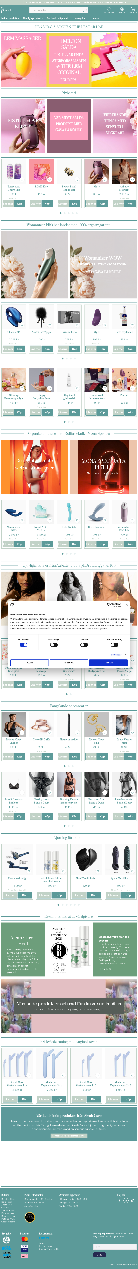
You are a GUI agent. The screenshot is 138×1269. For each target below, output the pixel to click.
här (102, 1009)
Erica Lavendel (96, 527)
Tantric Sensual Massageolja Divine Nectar (124, 671)
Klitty (97, 186)
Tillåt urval (69, 663)
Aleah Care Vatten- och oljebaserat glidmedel (51, 881)
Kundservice (120, 2)
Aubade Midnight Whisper (124, 190)
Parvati (124, 395)
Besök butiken (8, 1199)
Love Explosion (124, 332)
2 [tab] (64, 213)
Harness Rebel (69, 332)
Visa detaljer (116, 655)
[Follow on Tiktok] (132, 1200)
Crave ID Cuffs (41, 739)
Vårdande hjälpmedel (58, 18)
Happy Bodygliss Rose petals (41, 398)
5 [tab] (77, 213)
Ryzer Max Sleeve (121, 878)
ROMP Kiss (41, 186)
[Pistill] (7, 10)
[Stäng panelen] (127, 605)
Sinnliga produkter (33, 18)
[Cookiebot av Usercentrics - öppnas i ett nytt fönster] (109, 605)
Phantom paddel (69, 739)
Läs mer (8, 203)
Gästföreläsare (8, 1222)
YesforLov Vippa (41, 332)
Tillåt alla (108, 663)
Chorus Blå (13, 332)
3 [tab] (69, 213)
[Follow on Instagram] (126, 1200)
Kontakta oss (7, 1213)
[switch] (54, 645)
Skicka (99, 1255)
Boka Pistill (6, 1202)
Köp (19, 203)
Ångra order (6, 1205)
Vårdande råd (7, 1210)
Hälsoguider (80, 18)
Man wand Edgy (17, 878)
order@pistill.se (31, 1206)
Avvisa (30, 663)
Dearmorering (8, 1216)
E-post (95, 1241)
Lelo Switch (69, 527)
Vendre (134, 1264)
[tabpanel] (14, 183)
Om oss (95, 18)
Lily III (97, 332)
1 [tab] (60, 213)
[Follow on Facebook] (119, 1200)
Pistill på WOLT (8, 1219)
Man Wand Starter (86, 878)
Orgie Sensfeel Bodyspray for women (96, 671)
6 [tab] (79, 905)
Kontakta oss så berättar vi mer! (69, 1136)
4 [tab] (73, 213)
